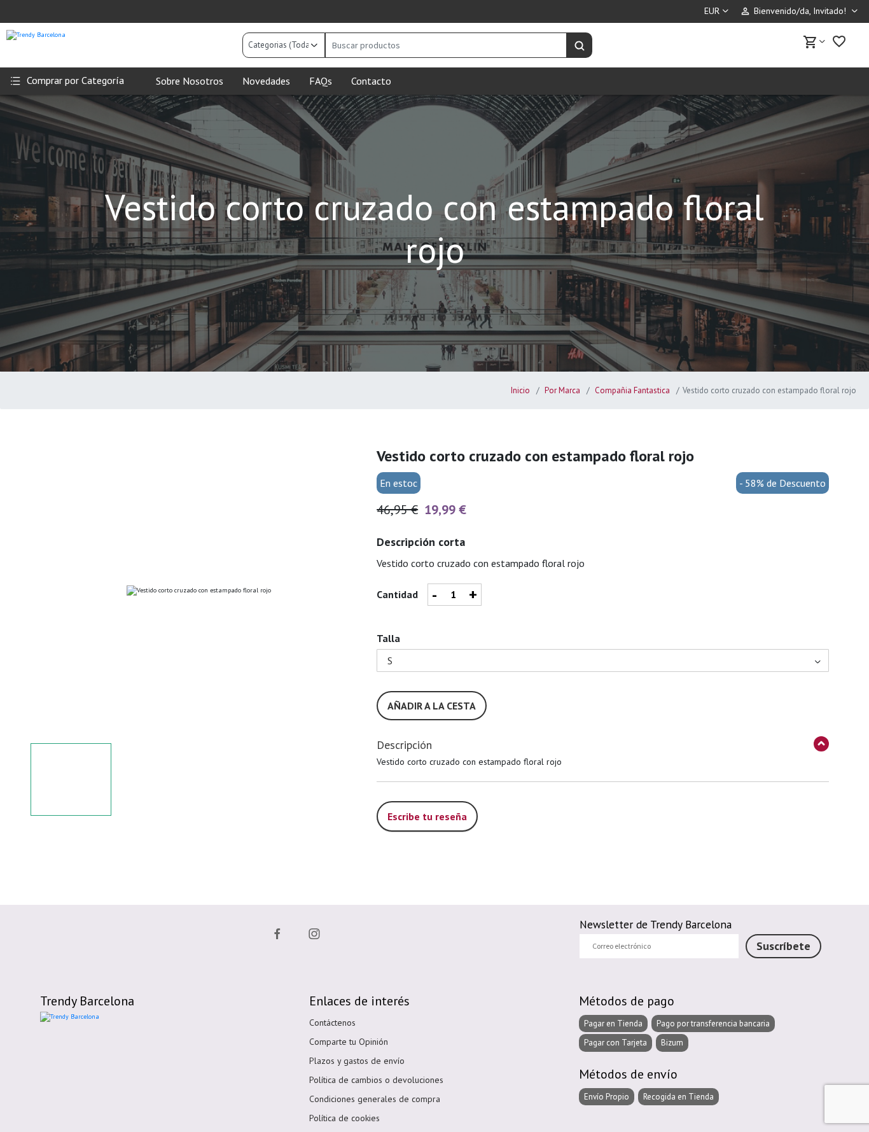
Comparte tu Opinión (348, 1041)
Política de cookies (344, 1118)
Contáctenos (332, 1022)
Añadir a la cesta (431, 705)
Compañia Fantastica (631, 390)
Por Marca (561, 390)
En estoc (398, 483)
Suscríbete (783, 946)
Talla (388, 638)
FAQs (320, 80)
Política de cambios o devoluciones (376, 1080)
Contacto (371, 80)
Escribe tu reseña (427, 816)
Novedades (266, 80)
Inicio (520, 390)
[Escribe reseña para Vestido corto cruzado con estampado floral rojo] (427, 802)
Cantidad (397, 594)
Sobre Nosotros (189, 80)
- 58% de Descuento (782, 483)
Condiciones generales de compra (374, 1099)
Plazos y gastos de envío (357, 1060)
